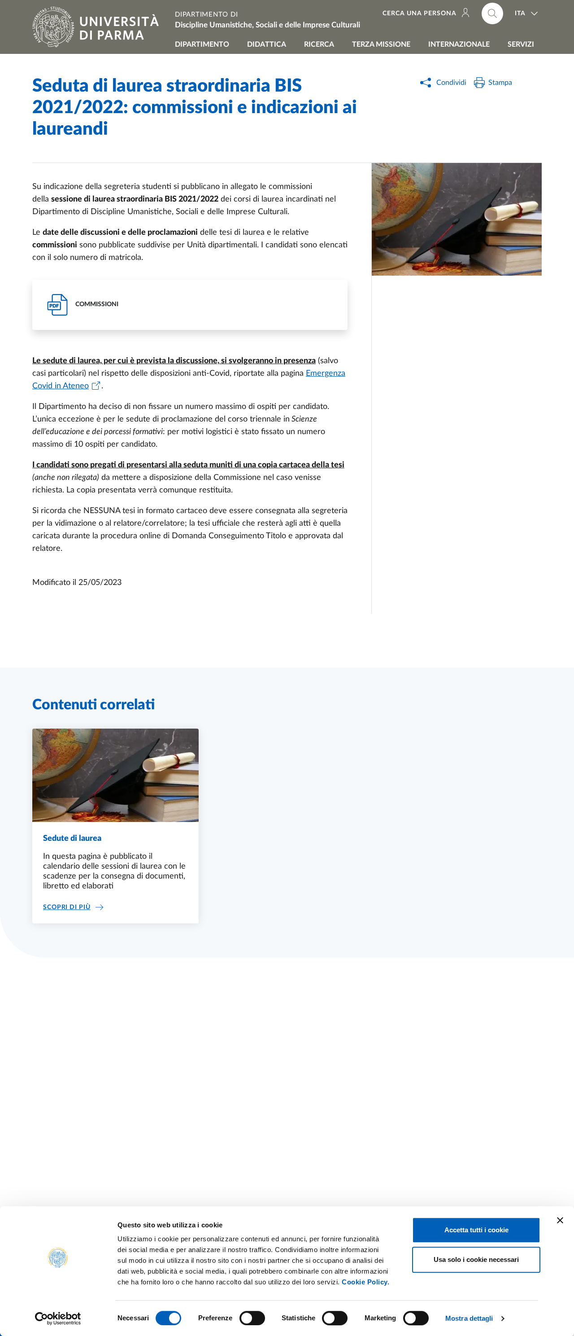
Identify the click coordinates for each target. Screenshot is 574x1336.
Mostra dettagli (469, 1318)
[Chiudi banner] (560, 1220)
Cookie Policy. (365, 1282)
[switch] (252, 1318)
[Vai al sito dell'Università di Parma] (99, 27)
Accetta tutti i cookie (476, 1230)
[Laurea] (457, 219)
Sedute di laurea (72, 839)
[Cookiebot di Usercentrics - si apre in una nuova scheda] (58, 1318)
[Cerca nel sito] (492, 13)
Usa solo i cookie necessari (476, 1259)
